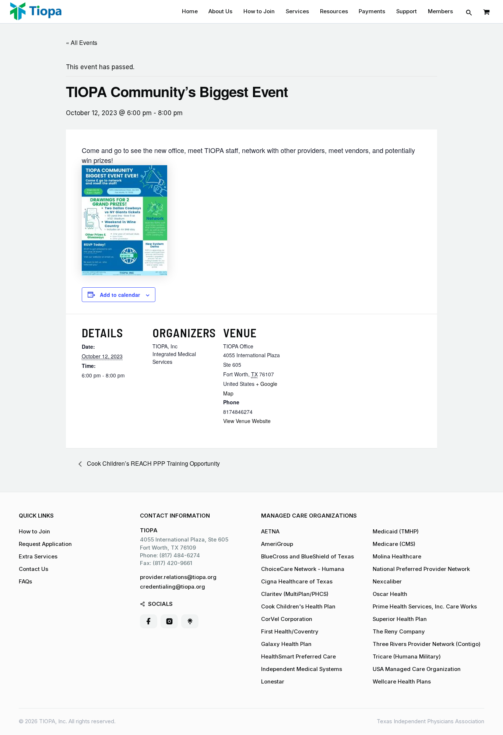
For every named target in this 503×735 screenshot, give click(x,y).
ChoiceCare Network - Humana (302, 569)
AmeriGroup (277, 544)
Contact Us (33, 569)
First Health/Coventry (290, 631)
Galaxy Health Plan (286, 644)
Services (297, 11)
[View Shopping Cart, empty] (486, 11)
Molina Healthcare (397, 556)
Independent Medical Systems (301, 669)
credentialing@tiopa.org (172, 586)
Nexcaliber (387, 581)
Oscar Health (390, 594)
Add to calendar (120, 294)
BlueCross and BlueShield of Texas (307, 556)
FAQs (25, 581)
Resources (334, 11)
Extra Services (38, 556)
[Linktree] (190, 621)
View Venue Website (247, 421)
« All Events (81, 42)
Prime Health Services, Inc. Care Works (425, 606)
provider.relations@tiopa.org (178, 577)
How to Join (259, 11)
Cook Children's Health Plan (298, 606)
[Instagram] (169, 621)
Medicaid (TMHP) (396, 531)
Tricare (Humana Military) (407, 656)
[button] (469, 11)
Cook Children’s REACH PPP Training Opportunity (152, 463)
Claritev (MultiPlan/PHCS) (294, 594)
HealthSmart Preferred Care (298, 656)
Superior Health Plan (400, 619)
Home (190, 11)
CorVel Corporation (286, 619)
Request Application (45, 544)
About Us (220, 11)
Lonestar (272, 681)
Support (406, 11)
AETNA (270, 531)
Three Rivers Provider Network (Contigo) (427, 644)
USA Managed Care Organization (417, 669)
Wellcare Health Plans (402, 681)
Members (440, 11)
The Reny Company (399, 631)
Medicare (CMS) (394, 544)
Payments (372, 11)
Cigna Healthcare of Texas (297, 581)
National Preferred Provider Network (421, 569)
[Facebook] (149, 621)
